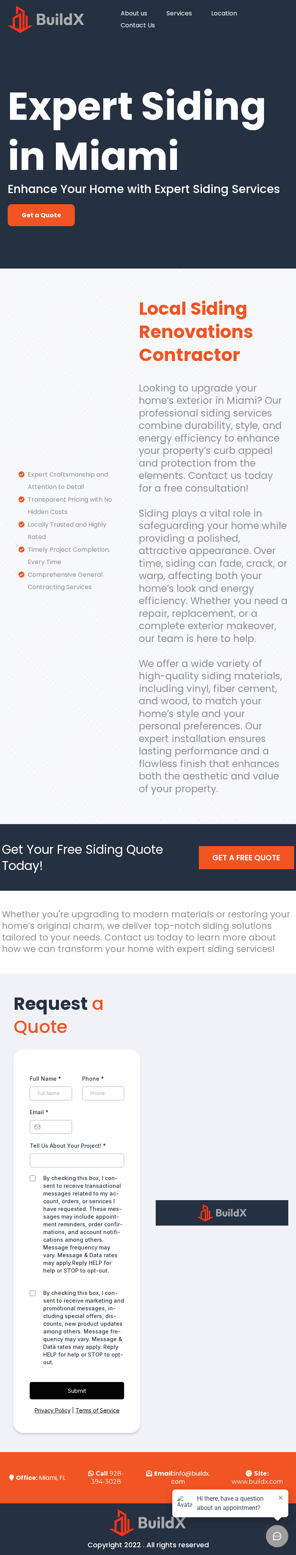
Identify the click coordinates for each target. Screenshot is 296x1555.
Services (179, 13)
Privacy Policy (53, 1410)
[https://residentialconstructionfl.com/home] (46, 19)
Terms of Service (97, 1410)
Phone (93, 1078)
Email (39, 1112)
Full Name (45, 1078)
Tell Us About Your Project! (68, 1145)
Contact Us (138, 25)
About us (134, 13)
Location (224, 13)
